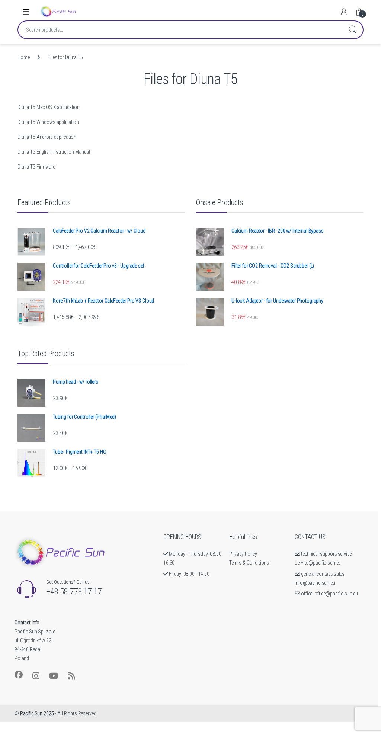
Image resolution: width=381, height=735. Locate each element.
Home (23, 57)
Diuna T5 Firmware (36, 167)
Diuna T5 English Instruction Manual (53, 152)
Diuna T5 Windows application (48, 122)
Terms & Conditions (249, 563)
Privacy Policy (243, 554)
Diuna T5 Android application (46, 137)
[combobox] (180, 29)
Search (352, 29)
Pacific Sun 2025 (37, 713)
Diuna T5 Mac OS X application (48, 107)
